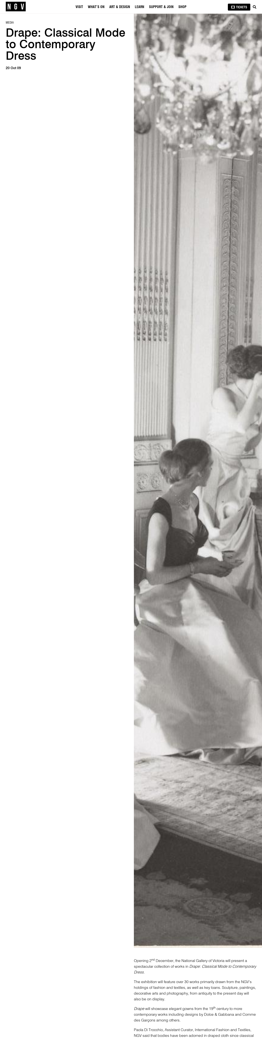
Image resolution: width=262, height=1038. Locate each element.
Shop (182, 7)
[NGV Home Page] (16, 6)
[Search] (254, 7)
